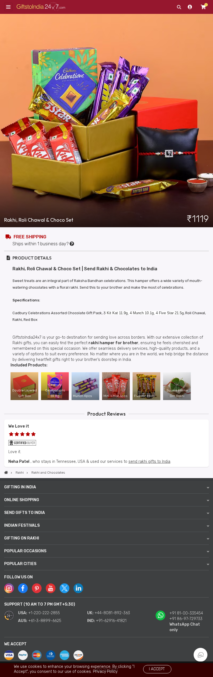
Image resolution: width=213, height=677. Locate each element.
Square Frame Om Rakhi (177, 393)
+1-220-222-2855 (44, 613)
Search (178, 7)
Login (190, 7)
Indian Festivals (22, 525)
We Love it (18, 426)
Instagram (9, 588)
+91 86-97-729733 (185, 618)
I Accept (157, 669)
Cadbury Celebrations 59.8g (55, 390)
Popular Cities (20, 563)
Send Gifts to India (24, 512)
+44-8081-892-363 (112, 613)
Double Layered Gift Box (24, 393)
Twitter (64, 588)
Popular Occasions (25, 551)
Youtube (50, 588)
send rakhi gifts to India (149, 461)
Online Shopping (21, 500)
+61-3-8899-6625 (44, 620)
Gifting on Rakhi (21, 538)
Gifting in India (20, 487)
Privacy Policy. (105, 671)
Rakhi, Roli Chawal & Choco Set (38, 220)
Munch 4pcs (82, 396)
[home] (6, 472)
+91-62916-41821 (111, 620)
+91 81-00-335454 (186, 613)
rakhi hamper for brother (113, 343)
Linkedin (78, 588)
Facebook (23, 588)
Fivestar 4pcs (144, 396)
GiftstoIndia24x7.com (41, 7)
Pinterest (37, 588)
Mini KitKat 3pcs (115, 396)
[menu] (8, 7)
